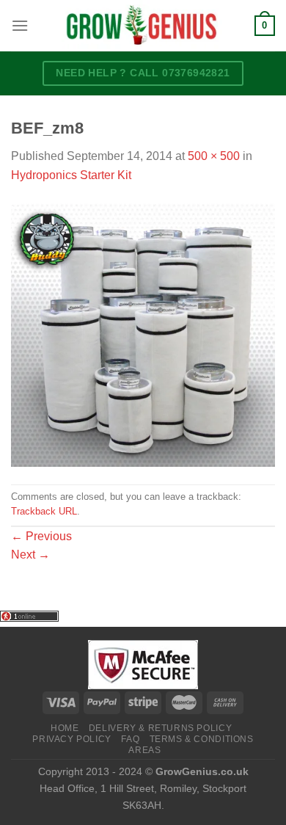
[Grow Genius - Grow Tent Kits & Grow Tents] (141, 25)
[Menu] (20, 25)
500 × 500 (214, 156)
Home (64, 728)
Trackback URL (44, 511)
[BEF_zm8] (143, 333)
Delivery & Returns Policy (160, 728)
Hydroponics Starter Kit (71, 175)
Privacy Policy (71, 739)
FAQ (130, 739)
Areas (144, 750)
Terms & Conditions (202, 739)
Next (30, 554)
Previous (41, 536)
